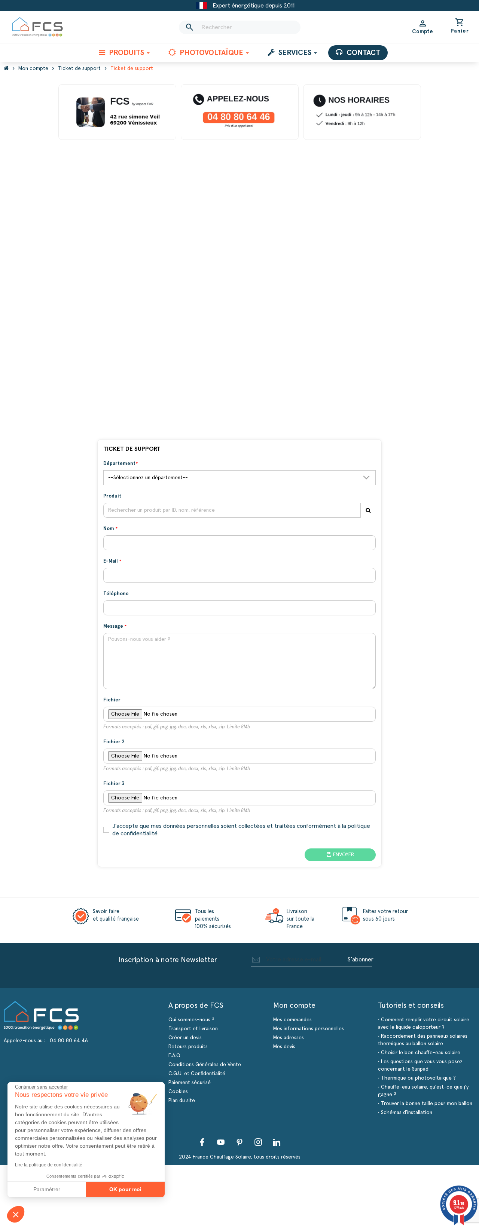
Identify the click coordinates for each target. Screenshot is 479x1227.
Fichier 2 (113, 742)
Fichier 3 (113, 783)
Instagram (258, 1142)
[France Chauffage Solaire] (37, 27)
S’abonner (360, 960)
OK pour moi (125, 1189)
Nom (109, 528)
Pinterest (239, 1142)
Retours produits (188, 1046)
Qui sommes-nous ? (191, 1019)
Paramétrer (46, 1189)
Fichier (111, 700)
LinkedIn (276, 1142)
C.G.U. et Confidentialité (196, 1073)
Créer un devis (185, 1037)
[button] (16, 1214)
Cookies (178, 1091)
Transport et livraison (193, 1028)
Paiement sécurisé (189, 1082)
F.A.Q (174, 1055)
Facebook (202, 1142)
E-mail (111, 561)
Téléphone (116, 593)
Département (119, 463)
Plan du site (181, 1100)
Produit (112, 496)
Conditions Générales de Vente (204, 1064)
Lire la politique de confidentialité (48, 1165)
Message (113, 626)
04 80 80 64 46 (69, 1040)
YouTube (220, 1142)
